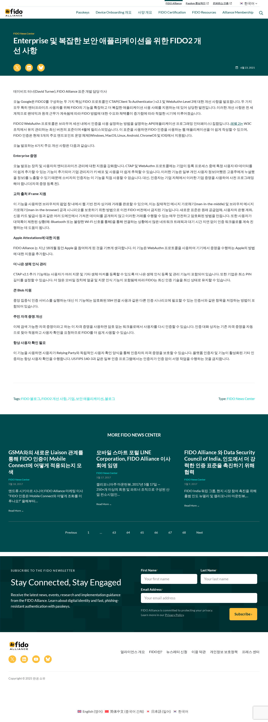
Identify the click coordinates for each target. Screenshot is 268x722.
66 (156, 532)
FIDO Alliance (174, 3)
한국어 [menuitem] (183, 711)
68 (184, 532)
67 (170, 532)
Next (199, 532)
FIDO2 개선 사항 (54, 399)
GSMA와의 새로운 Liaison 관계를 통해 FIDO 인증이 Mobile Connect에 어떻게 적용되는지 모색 (45, 462)
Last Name (209, 570)
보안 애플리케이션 (90, 399)
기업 (71, 399)
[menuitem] (90, 711)
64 (128, 532)
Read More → (16, 510)
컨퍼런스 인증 (221, 3)
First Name (149, 570)
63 (114, 532)
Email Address (152, 589)
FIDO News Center (24, 33)
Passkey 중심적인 (196, 3)
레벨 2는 (237, 123)
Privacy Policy (174, 615)
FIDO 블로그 (30, 399)
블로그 (110, 399)
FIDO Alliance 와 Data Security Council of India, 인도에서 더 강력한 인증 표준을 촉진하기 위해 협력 (219, 462)
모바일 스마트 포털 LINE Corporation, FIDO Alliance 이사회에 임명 (133, 458)
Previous (71, 532)
